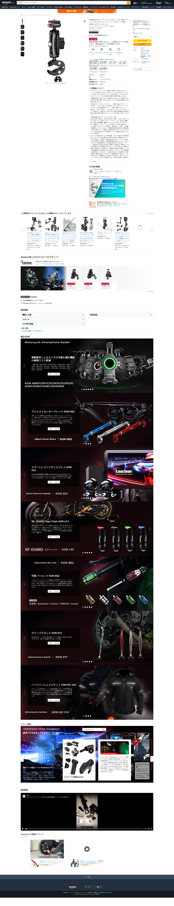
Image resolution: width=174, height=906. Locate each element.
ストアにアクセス (69, 779)
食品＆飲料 (145, 7)
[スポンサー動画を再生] (87, 849)
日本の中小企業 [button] (102, 52)
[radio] (22, 21)
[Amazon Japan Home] (72, 887)
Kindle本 (113, 7)
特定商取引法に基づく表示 (105, 892)
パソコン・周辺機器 (155, 7)
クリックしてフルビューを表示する (56, 83)
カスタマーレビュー (32, 797)
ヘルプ (23, 7)
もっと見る (93, 161)
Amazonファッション (124, 7)
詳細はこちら (105, 46)
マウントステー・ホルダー (43, 15)
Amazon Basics (58, 7)
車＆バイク (23, 15)
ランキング (49, 7)
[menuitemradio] (149, 828)
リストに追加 (138, 69)
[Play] (22, 829)
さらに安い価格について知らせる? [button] (32, 331)
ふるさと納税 (31, 7)
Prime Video (68, 7)
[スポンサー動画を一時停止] (61, 853)
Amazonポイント (15, 7)
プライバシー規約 (73, 892)
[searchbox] (75, 2)
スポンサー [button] (148, 291)
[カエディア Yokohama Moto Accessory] (26, 262)
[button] (5, 7)
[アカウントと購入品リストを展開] (153, 3)
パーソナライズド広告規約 (85, 892)
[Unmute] (152, 829)
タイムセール (77, 7)
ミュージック (94, 7)
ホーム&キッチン (104, 7)
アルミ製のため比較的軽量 (46, 797)
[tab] (81, 389)
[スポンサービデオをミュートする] (61, 856)
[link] (34, 237)
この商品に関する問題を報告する (100, 176)
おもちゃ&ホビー (168, 7)
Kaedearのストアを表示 (96, 28)
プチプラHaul (40, 7)
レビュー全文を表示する (62, 797)
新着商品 (85, 7)
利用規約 (65, 892)
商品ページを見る (54, 374)
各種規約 (96, 892)
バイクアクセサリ (31, 15)
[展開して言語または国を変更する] (138, 3)
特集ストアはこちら (114, 205)
